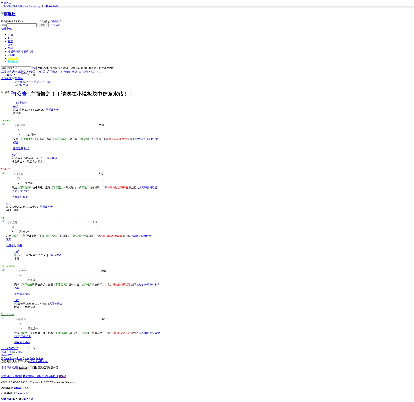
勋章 (10, 41)
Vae (13, 92)
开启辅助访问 (9, 6)
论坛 (10, 34)
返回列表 (6, 78)
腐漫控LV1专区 (26, 71)
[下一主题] (43, 81)
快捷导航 (6, 28)
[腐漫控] (8, 14)
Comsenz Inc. (23, 393)
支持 (20, 191)
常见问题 (17, 376)
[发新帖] (17, 78)
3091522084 (7, 266)
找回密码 (56, 21)
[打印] (19, 81)
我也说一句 (29, 130)
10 (17, 75)
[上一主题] (29, 81)
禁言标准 (6, 376)
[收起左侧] (21, 85)
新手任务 (13, 61)
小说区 (41, 71)
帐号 (3, 21)
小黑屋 (38, 376)
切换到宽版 (52, 6)
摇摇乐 (21, 51)
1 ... (3, 75)
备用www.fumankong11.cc (31, 6)
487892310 (7, 120)
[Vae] (2, 92)
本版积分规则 (9, 367)
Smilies (39, 358)
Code (32, 358)
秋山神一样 (7, 314)
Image (13, 358)
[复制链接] (22, 102)
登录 (33, 361)
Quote (26, 358)
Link (19, 358)
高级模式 (6, 355)
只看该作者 (52, 109)
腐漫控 (5, 71)
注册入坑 (56, 25)
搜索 (33, 68)
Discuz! (18, 387)
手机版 (54, 376)
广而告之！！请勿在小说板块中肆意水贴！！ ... (74, 71)
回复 (15, 142)
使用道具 (18, 148)
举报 (26, 148)
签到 (10, 48)
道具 (10, 44)
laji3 (3, 217)
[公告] (22, 94)
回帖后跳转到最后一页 (45, 367)
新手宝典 (13, 58)
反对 (25, 191)
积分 (10, 38)
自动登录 (45, 21)
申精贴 (46, 376)
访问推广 (13, 55)
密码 (3, 25)
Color (7, 358)
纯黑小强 (6, 169)
